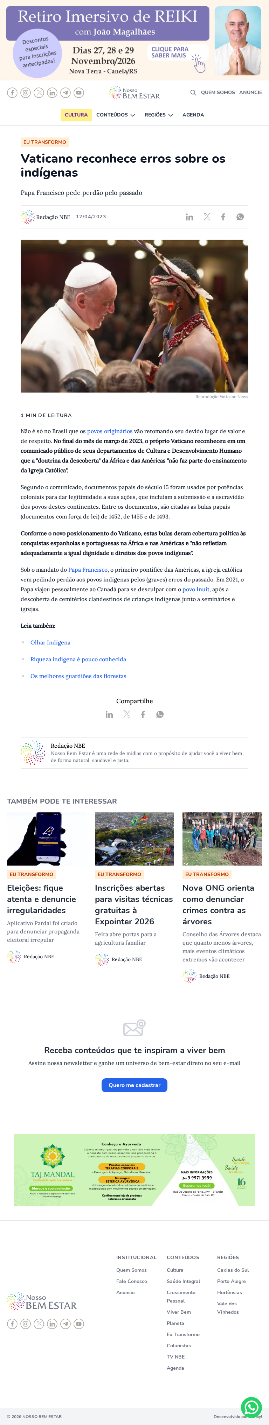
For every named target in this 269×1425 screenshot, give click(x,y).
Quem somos (218, 92)
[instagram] (25, 1324)
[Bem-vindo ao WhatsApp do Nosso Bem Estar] (251, 1407)
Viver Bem (179, 1312)
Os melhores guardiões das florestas (78, 675)
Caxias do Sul (233, 1270)
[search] (193, 92)
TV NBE (176, 1357)
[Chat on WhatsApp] (251, 1408)
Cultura (76, 115)
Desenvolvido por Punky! (238, 1416)
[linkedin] (52, 1324)
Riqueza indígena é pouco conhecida (78, 659)
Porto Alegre (231, 1281)
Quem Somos (131, 1270)
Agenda (193, 115)
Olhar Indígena (50, 642)
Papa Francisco (88, 569)
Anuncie (250, 92)
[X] (39, 1324)
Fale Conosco (131, 1281)
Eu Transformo (183, 1334)
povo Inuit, (196, 589)
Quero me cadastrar (134, 1085)
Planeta (175, 1323)
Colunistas (179, 1345)
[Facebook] (12, 1324)
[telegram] (65, 1324)
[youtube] (79, 1324)
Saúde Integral (183, 1281)
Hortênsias (229, 1292)
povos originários (110, 431)
